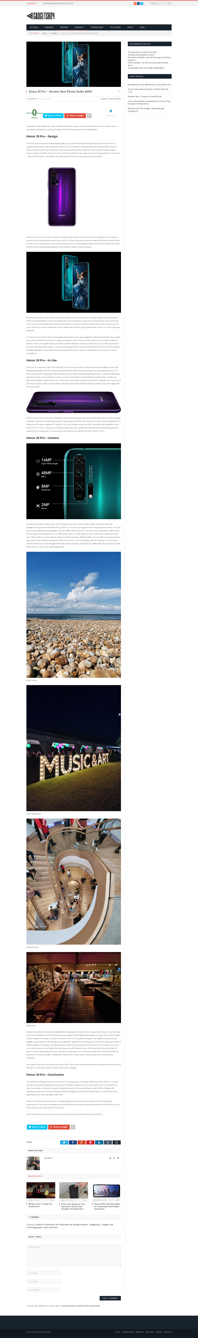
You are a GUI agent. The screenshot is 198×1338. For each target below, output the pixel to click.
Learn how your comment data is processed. (80, 1305)
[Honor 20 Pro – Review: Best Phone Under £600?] (73, 86)
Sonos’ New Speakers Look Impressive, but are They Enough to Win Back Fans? (73, 1206)
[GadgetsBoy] (40, 15)
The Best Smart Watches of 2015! (141, 55)
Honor (111, 99)
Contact (159, 1332)
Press (118, 1332)
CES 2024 (34, 27)
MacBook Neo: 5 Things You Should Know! (145, 96)
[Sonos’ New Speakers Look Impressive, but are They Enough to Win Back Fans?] (73, 1191)
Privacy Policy (127, 1332)
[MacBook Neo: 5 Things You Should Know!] (40, 1191)
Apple (130, 27)
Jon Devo (32, 99)
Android (49, 27)
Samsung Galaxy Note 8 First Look (58, 3)
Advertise (139, 1332)
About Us (168, 1332)
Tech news (115, 27)
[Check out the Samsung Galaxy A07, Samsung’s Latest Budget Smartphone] (106, 1191)
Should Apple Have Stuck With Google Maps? (146, 68)
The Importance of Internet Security (142, 52)
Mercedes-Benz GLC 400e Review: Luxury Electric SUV (149, 84)
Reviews (64, 27)
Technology (96, 27)
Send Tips (150, 1332)
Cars (142, 27)
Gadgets (79, 27)
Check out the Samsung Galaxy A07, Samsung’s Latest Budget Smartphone (107, 1206)
